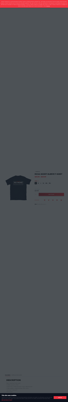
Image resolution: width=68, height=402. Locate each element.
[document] (34, 201)
